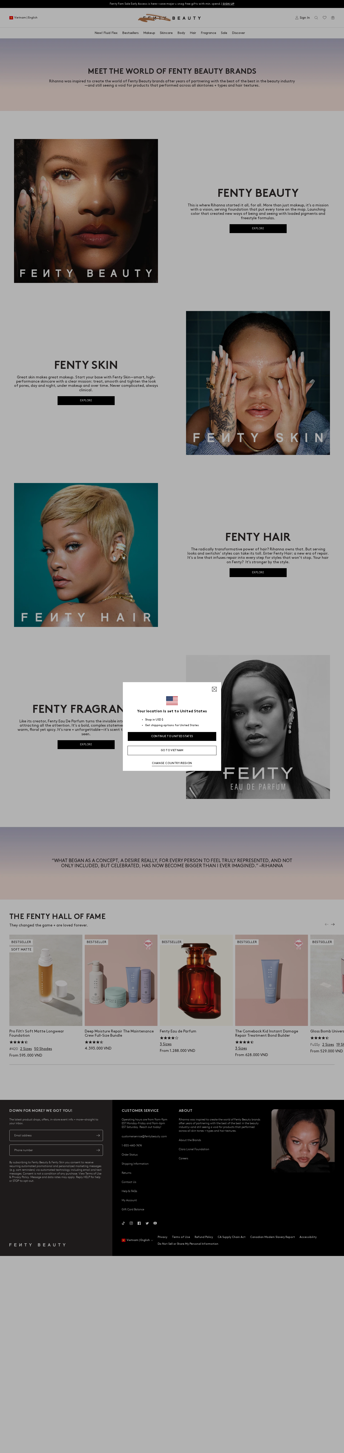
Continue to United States (172, 736)
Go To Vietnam (172, 750)
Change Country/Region (172, 763)
